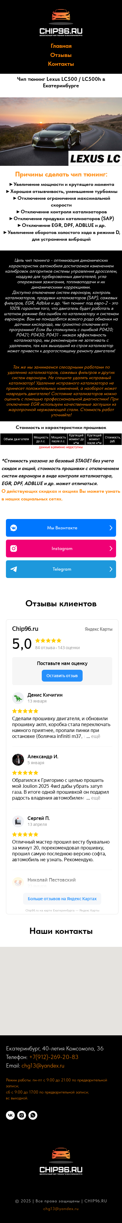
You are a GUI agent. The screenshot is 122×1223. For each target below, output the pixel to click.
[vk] (10, 1115)
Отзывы (61, 54)
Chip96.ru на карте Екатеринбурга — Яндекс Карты (62, 910)
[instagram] (21, 1115)
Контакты (61, 63)
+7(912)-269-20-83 (53, 1056)
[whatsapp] (32, 1115)
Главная (61, 45)
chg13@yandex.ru (43, 1065)
